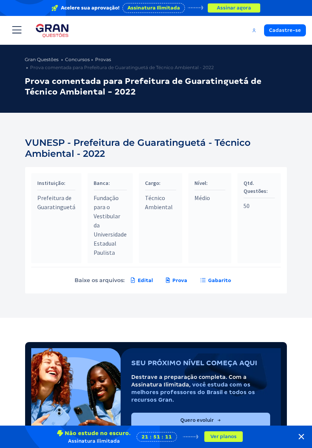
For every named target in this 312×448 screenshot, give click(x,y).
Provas (103, 59)
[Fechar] (301, 437)
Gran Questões (42, 59)
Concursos (77, 59)
